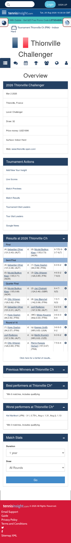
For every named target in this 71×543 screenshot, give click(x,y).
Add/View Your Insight (16, 170)
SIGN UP (62, 4)
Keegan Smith (41, 327)
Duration (10, 446)
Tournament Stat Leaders (18, 206)
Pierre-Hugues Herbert (38, 344)
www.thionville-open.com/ (24, 148)
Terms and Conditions (14, 523)
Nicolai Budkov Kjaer (40, 251)
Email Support (9, 511)
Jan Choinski (40, 288)
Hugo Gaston (40, 264)
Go (35, 480)
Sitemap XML (9, 535)
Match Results (13, 197)
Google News (12, 225)
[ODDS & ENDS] (4, 22)
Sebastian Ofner (15, 249)
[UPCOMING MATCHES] (67, 22)
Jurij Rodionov (38, 306)
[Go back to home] (14, 27)
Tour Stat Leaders (14, 216)
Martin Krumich (41, 334)
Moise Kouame (44, 314)
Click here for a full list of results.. (35, 357)
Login (50, 4)
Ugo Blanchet (40, 299)
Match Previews (13, 188)
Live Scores (12, 179)
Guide (4, 515)
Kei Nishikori (12, 415)
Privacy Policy (9, 519)
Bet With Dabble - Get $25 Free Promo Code (35, 20)
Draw (8, 461)
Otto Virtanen (40, 272)
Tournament (24, 27)
